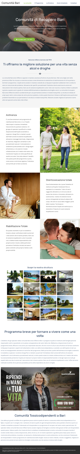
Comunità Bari (11, 3)
